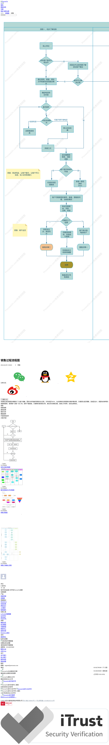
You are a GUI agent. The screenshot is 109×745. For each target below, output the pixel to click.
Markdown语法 (5, 633)
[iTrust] (54, 743)
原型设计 (3, 606)
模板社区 (3, 7)
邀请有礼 (3, 637)
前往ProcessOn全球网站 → (8, 697)
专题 (2, 9)
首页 (2, 13)
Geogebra (3, 615)
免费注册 (6, 11)
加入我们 (3, 657)
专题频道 (3, 626)
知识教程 (3, 624)
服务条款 (3, 659)
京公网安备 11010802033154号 (46, 700)
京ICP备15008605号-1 (29, 700)
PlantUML (3, 618)
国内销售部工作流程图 (7, 490)
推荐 (2, 5)
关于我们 (3, 655)
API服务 (3, 608)
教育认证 (3, 649)
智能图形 (3, 610)
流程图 (7, 13)
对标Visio (3, 651)
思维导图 (3, 596)
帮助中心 (3, 628)
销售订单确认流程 (6, 565)
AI (1, 3)
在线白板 (3, 603)
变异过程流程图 (5, 467)
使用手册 (3, 631)
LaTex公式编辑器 (6, 614)
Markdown (4, 602)
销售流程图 (4, 512)
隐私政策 (3, 661)
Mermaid (3, 617)
